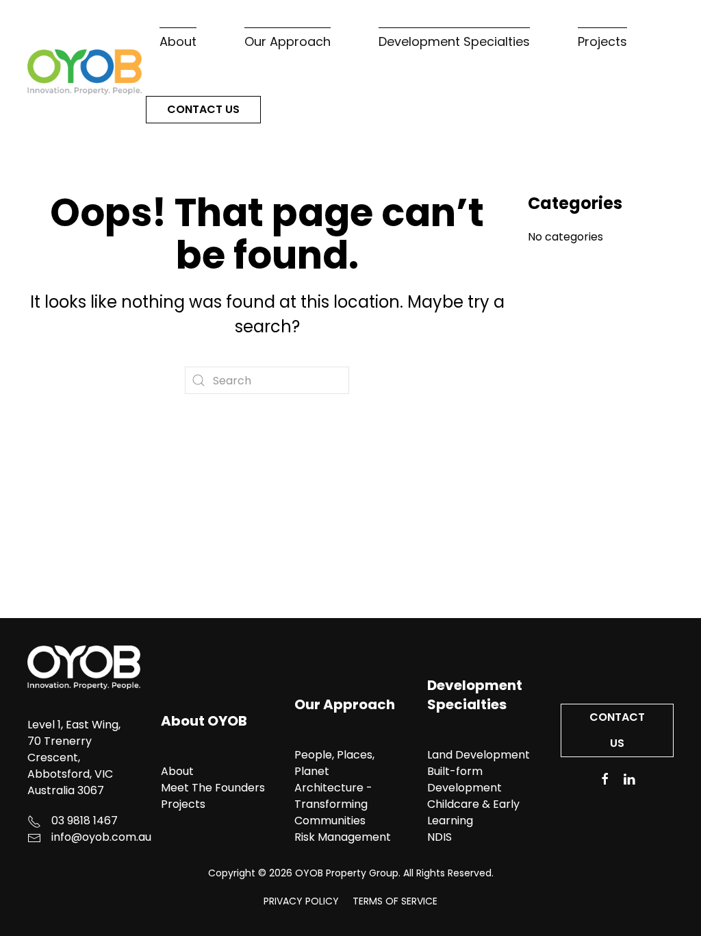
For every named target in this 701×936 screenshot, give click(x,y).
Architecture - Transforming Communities (333, 804)
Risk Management (342, 837)
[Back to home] (86, 71)
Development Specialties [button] (454, 41)
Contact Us (203, 109)
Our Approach (344, 704)
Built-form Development (464, 779)
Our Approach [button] (287, 41)
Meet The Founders (213, 788)
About (177, 771)
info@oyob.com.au (101, 837)
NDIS (439, 837)
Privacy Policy (301, 901)
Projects (602, 41)
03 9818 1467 (84, 820)
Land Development (478, 755)
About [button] (178, 41)
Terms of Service (395, 901)
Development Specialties (474, 695)
